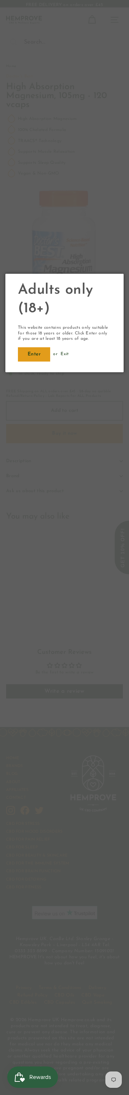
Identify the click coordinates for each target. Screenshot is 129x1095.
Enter (34, 354)
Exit (64, 354)
